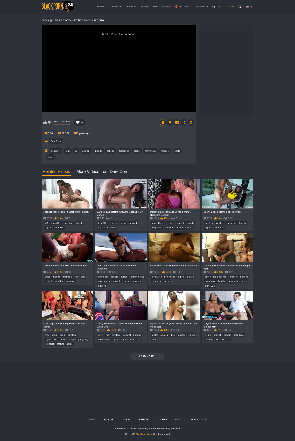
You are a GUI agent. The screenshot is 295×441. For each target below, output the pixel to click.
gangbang (83, 339)
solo (154, 339)
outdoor (124, 277)
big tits (48, 227)
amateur (86, 151)
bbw (154, 223)
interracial (59, 227)
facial (123, 223)
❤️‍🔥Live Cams (182, 6)
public (107, 281)
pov (100, 281)
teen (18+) (56, 151)
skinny (50, 157)
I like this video (45, 122)
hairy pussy (150, 151)
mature (179, 227)
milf (76, 277)
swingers (136, 281)
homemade (231, 223)
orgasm (114, 223)
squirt (63, 335)
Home (100, 6)
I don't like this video (49, 122)
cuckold (114, 277)
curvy (101, 335)
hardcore (165, 151)
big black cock (220, 277)
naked (188, 227)
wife (47, 223)
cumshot (68, 223)
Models (145, 6)
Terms (162, 419)
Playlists (166, 6)
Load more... (147, 356)
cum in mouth (137, 277)
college (110, 151)
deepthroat (157, 227)
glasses (181, 335)
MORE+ (200, 6)
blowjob (78, 223)
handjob (222, 281)
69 (76, 151)
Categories (131, 6)
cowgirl (190, 223)
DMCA (178, 419)
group (137, 151)
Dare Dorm (56, 141)
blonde (98, 151)
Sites (155, 6)
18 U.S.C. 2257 (199, 419)
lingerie (191, 335)
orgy (68, 151)
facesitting (124, 151)
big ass (161, 223)
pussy (208, 277)
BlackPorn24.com (144, 434)
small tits (117, 281)
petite (177, 151)
